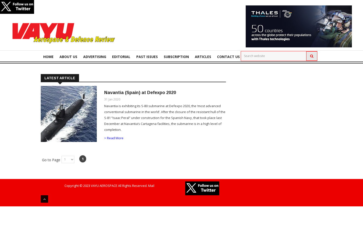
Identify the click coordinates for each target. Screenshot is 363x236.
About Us (68, 56)
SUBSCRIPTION (176, 56)
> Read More (113, 138)
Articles (203, 56)
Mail (151, 185)
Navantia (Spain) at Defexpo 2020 (140, 92)
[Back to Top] (44, 199)
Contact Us (228, 56)
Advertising (94, 56)
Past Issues (147, 56)
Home (48, 56)
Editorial (121, 56)
